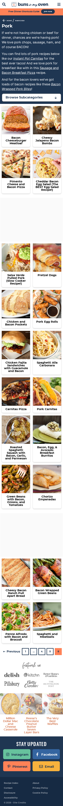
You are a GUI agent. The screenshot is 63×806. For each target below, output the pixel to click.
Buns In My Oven (30, 4)
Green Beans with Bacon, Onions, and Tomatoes (16, 500)
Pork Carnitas (47, 409)
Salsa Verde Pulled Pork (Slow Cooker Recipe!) (16, 279)
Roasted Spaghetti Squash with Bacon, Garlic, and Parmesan (16, 453)
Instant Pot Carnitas (28, 58)
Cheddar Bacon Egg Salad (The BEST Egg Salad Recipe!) (47, 185)
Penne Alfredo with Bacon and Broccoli (15, 637)
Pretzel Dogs (47, 275)
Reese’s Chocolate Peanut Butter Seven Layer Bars (31, 725)
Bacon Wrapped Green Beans (47, 592)
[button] (59, 4)
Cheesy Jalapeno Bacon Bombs (47, 140)
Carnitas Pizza (16, 409)
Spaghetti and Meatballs (47, 635)
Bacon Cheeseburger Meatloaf (16, 140)
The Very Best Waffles (52, 721)
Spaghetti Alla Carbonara (47, 364)
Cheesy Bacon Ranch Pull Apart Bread (16, 593)
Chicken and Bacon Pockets (16, 323)
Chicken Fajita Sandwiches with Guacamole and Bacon (16, 366)
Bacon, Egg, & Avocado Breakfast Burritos (47, 451)
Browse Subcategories (24, 97)
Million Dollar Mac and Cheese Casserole (10, 724)
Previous (13, 651)
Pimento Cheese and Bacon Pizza (16, 184)
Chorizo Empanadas (47, 498)
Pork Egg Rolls (47, 321)
